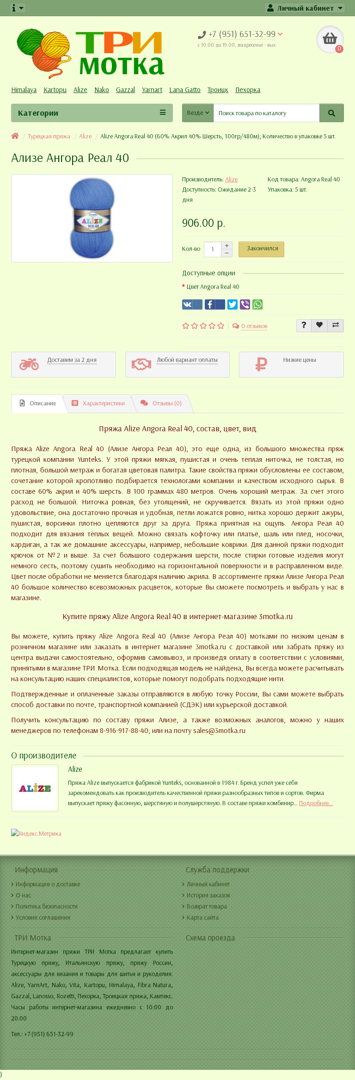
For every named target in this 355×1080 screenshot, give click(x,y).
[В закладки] (319, 325)
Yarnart (152, 90)
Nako (101, 90)
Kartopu (55, 90)
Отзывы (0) (167, 403)
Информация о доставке (48, 884)
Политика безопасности (47, 906)
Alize (80, 90)
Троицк (218, 90)
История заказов (208, 895)
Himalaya (24, 90)
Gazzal (125, 90)
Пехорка (247, 90)
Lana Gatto (185, 90)
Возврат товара (207, 906)
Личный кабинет (208, 884)
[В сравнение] (335, 325)
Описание (43, 403)
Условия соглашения (43, 917)
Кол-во (191, 249)
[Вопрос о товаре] (304, 325)
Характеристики (104, 403)
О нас (23, 895)
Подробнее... (316, 803)
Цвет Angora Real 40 (213, 287)
